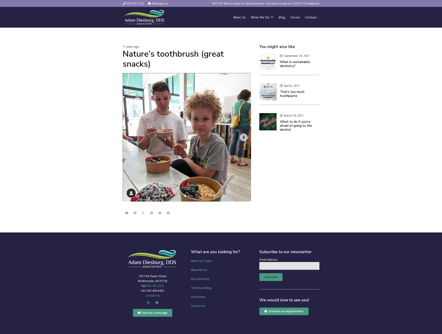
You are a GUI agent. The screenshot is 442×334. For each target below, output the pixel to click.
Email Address (268, 259)
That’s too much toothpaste (292, 94)
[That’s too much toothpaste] (268, 92)
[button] (272, 17)
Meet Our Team (201, 261)
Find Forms (198, 297)
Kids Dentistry (200, 279)
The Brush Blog (201, 288)
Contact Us (153, 295)
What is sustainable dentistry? (295, 64)
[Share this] (135, 213)
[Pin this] (160, 213)
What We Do (199, 270)
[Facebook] (156, 302)
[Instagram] (148, 302)
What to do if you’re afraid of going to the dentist (296, 126)
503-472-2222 (155, 286)
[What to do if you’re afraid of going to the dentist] (268, 121)
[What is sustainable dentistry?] (268, 62)
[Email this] (127, 213)
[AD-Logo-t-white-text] (145, 17)
